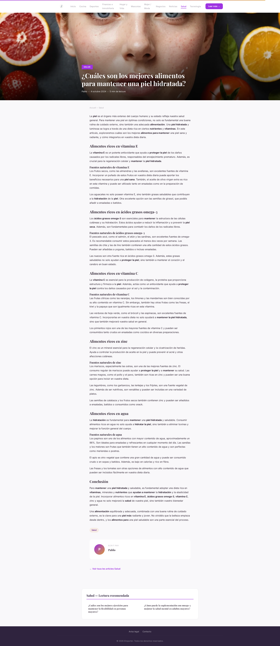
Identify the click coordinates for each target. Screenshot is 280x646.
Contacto (146, 631)
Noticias (173, 6)
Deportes (94, 6)
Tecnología (195, 6)
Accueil (93, 107)
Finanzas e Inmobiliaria (108, 6)
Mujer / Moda (147, 6)
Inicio (73, 6)
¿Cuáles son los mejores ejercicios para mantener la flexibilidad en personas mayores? (108, 608)
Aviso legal (134, 631)
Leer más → (214, 6)
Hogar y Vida (123, 6)
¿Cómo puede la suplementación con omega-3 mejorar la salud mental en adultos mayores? (167, 607)
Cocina (82, 6)
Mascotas (136, 6)
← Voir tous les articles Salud (105, 568)
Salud (183, 6)
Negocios (161, 6)
